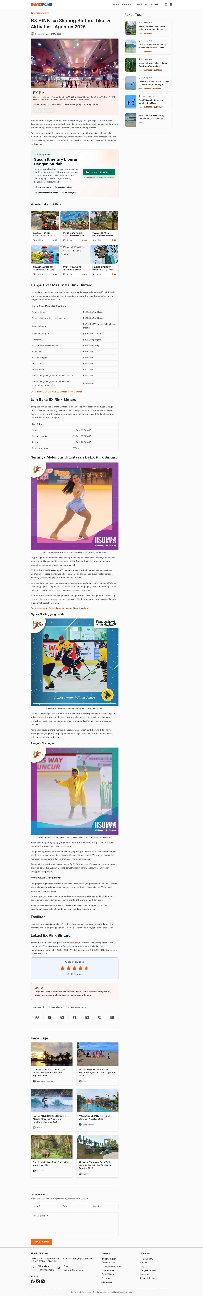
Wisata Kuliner (108, 1270)
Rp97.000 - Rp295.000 (152, 88)
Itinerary (126, 4)
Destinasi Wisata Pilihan (112, 1266)
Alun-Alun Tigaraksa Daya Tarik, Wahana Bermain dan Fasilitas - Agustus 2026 (95, 1165)
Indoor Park (38, 1007)
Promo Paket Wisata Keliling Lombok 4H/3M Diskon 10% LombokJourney (151, 118)
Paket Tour (142, 4)
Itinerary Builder (109, 1258)
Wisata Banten (56, 1007)
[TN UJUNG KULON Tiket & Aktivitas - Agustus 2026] (51, 1147)
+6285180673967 (46, 1270)
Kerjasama (145, 1266)
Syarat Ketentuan (148, 1278)
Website (97, 1206)
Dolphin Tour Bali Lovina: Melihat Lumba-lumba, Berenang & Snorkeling (154, 84)
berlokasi (74, 942)
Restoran (106, 1278)
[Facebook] (74, 1017)
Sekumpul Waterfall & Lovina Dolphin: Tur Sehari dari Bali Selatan (152, 29)
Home (116, 4)
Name (36, 1206)
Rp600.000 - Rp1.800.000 (153, 107)
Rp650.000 (147, 33)
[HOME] (32, 13)
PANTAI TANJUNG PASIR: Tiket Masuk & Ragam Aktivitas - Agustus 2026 (97, 1072)
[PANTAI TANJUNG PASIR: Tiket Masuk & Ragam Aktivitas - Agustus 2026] (97, 1054)
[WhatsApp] (50, 1017)
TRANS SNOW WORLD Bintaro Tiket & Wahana (60, 391)
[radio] (62, 968)
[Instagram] (43, 1281)
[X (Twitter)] (87, 1017)
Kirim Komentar (41, 1241)
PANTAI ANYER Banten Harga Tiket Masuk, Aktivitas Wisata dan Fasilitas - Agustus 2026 (50, 1118)
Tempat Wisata (108, 1262)
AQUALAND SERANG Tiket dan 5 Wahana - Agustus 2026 (95, 1117)
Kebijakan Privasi (148, 1270)
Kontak (143, 1262)
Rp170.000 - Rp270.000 (152, 70)
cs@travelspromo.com (74, 1270)
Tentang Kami (146, 1258)
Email (66, 1206)
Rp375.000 (147, 51)
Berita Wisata (108, 1274)
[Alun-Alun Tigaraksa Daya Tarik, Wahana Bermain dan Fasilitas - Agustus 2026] (97, 1147)
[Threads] (62, 1017)
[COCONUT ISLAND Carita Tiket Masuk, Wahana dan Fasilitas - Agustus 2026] (51, 1054)
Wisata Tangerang (77, 1007)
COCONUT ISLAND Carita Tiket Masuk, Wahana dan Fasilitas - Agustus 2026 (49, 1072)
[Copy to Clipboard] (37, 1017)
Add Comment (40, 1215)
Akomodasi (107, 1282)
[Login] (171, 4)
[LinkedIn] (112, 1017)
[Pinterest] (99, 1017)
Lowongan (145, 1274)
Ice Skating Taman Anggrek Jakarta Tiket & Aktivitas (63, 608)
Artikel (154, 4)
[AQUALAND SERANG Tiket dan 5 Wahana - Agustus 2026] (97, 1100)
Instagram (98, 837)
